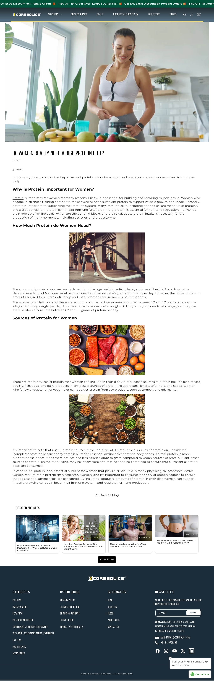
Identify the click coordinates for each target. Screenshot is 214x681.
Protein (18, 198)
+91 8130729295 (169, 642)
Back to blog (109, 495)
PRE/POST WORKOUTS (23, 620)
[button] (54, 15)
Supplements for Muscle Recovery (30, 627)
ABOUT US (112, 607)
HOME (110, 600)
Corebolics (105, 674)
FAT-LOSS (17, 640)
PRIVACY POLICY (67, 600)
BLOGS (110, 613)
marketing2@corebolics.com (176, 637)
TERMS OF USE (66, 620)
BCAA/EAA (18, 613)
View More (107, 559)
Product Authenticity (71, 627)
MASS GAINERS (19, 607)
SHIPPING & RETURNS (70, 613)
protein (135, 293)
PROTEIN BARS (19, 647)
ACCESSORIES (19, 653)
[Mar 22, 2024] (37, 541)
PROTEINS (17, 600)
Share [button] (19, 169)
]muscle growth (24, 482)
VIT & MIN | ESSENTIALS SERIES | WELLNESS (33, 633)
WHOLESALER (114, 620)
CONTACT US (113, 627)
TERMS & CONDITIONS (70, 607)
